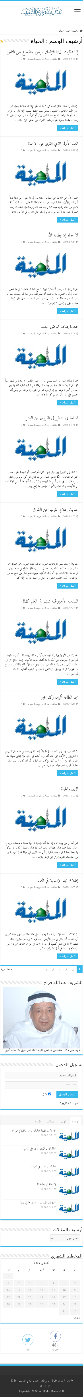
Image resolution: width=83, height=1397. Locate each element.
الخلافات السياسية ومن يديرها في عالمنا (38, 1202)
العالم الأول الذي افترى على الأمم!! (53, 144)
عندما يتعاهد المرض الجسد (59, 327)
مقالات (53, 59)
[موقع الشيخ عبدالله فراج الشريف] (42, 11)
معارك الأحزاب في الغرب (43, 1166)
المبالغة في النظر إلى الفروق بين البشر (52, 418)
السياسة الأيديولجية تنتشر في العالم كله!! (50, 601)
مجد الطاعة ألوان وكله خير (59, 697)
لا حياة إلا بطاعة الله (63, 235)
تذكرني (45, 1094)
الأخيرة (75, 1121)
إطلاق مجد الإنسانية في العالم (58, 881)
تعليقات (50, 1121)
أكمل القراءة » (67, 128)
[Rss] (49, 1386)
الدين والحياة (69, 789)
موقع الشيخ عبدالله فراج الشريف (34, 1380)
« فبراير (77, 1317)
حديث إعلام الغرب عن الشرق (55, 510)
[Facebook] (45, 1386)
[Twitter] (41, 1386)
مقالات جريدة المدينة (38, 59)
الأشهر (63, 1121)
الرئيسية (76, 30)
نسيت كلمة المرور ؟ (69, 1103)
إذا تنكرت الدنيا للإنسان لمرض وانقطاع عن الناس (42, 52)
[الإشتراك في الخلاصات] (1, 42)
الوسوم (38, 1121)
